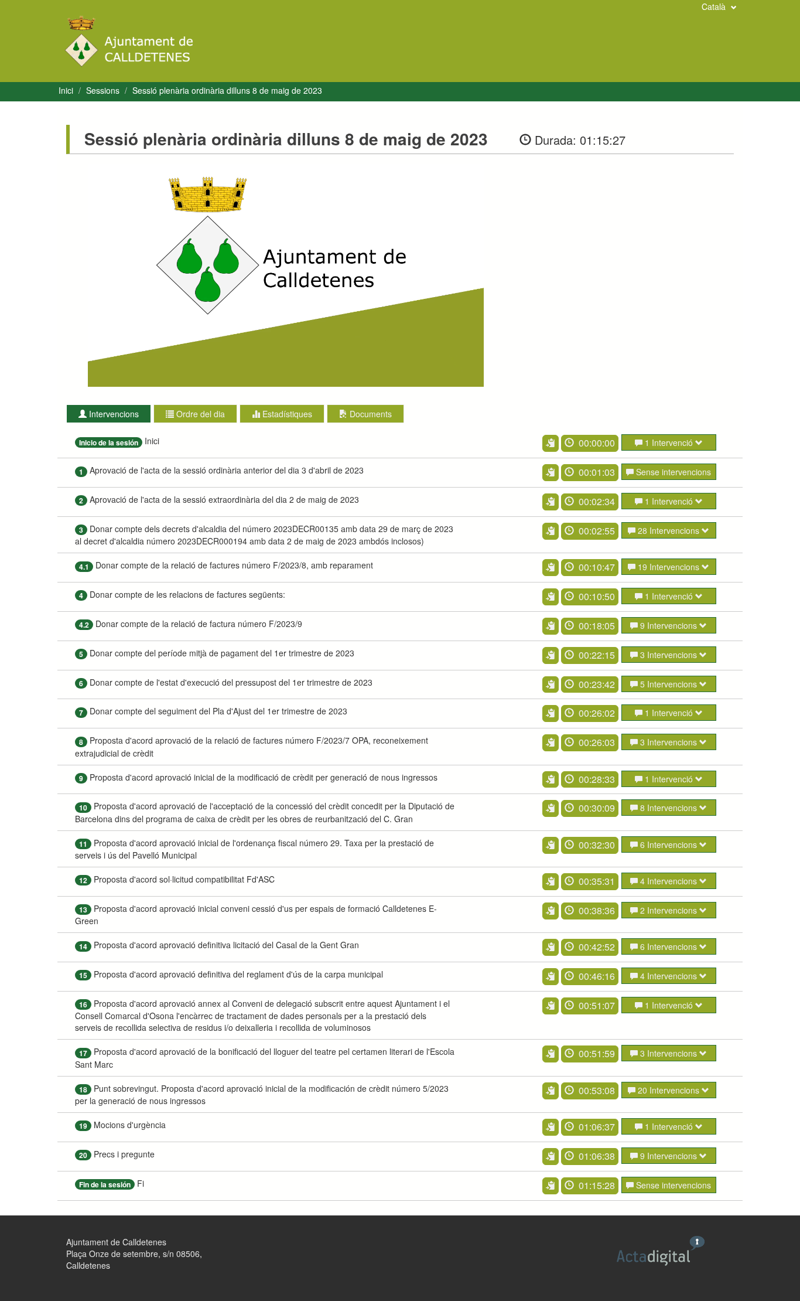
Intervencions (113, 414)
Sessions (102, 90)
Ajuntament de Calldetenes (116, 1242)
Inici (66, 90)
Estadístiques (286, 414)
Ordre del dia (199, 414)
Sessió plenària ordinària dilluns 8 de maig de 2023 (227, 90)
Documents (369, 414)
